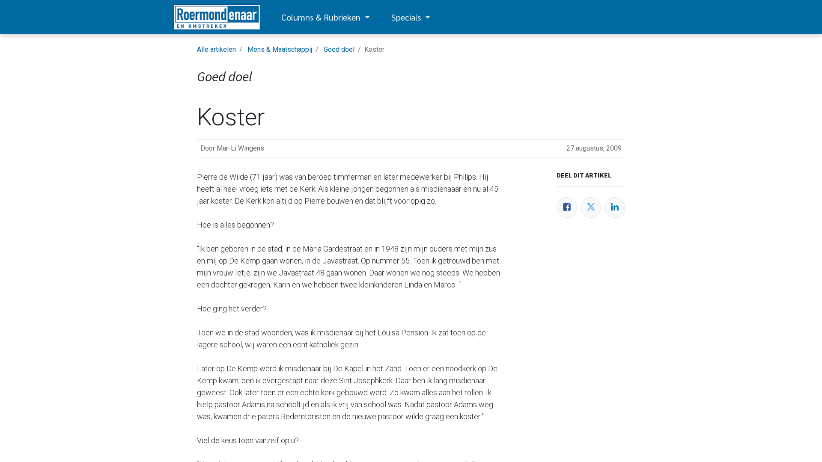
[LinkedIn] (615, 207)
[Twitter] (591, 207)
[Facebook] (567, 207)
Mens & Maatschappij (279, 49)
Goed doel (339, 49)
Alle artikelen (216, 49)
